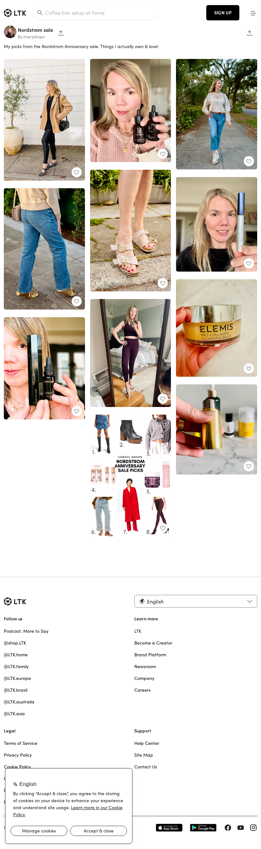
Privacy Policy (18, 755)
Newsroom (145, 666)
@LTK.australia (19, 702)
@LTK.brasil (15, 690)
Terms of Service (20, 743)
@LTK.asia (14, 714)
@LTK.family (16, 666)
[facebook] (228, 827)
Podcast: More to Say (26, 631)
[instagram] (253, 827)
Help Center (146, 743)
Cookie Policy (17, 767)
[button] (253, 12)
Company (144, 678)
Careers (142, 690)
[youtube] (240, 827)
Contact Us (145, 767)
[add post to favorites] (77, 172)
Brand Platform (150, 655)
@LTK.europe (17, 678)
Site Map (143, 755)
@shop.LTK (15, 643)
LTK (137, 631)
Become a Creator (153, 643)
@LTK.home (16, 655)
